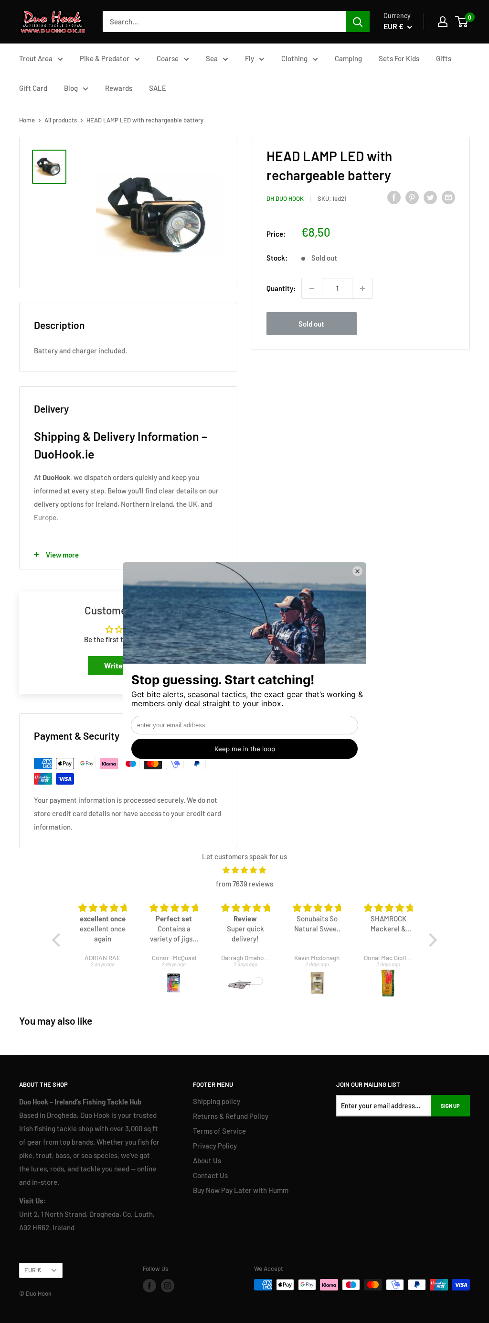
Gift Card (33, 88)
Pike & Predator (104, 58)
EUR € (32, 1270)
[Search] (358, 21)
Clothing (294, 58)
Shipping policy (216, 1101)
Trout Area (36, 58)
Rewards (118, 88)
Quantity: (281, 288)
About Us (207, 1160)
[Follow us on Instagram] (167, 1285)
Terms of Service (219, 1130)
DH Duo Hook (285, 198)
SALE (157, 88)
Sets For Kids (399, 58)
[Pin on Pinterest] (412, 197)
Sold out (311, 323)
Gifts (443, 58)
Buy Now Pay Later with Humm (240, 1190)
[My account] (442, 21)
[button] (58, 940)
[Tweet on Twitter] (430, 197)
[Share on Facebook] (394, 197)
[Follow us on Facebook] (149, 1285)
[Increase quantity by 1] (362, 288)
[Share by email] (448, 197)
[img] (244, 870)
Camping (348, 58)
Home (27, 120)
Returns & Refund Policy (230, 1116)
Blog (71, 88)
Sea (212, 58)
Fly (249, 58)
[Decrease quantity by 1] (312, 288)
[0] (462, 21)
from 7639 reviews (244, 883)
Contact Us (210, 1175)
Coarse (168, 58)
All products (60, 120)
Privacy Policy (215, 1145)
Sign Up (450, 1106)
